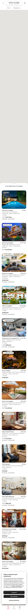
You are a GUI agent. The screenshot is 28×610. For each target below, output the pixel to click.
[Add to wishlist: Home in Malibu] (24, 353)
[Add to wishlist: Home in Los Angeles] (24, 192)
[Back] (3, 3)
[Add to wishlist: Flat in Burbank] (24, 446)
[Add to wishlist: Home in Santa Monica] (24, 414)
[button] (9, 217)
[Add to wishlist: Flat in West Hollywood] (24, 478)
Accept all (14, 592)
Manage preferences (14, 600)
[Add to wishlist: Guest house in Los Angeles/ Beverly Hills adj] (24, 320)
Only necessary (14, 596)
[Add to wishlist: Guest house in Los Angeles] (24, 511)
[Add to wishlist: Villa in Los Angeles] (24, 288)
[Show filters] (24, 3)
